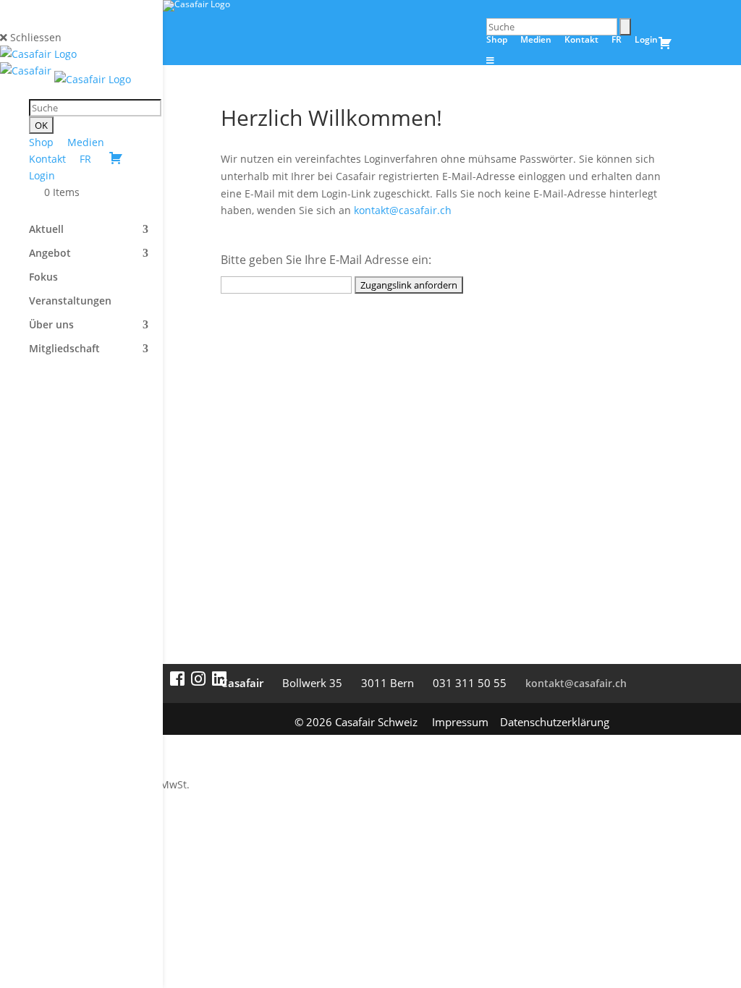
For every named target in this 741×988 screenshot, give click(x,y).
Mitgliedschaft (64, 349)
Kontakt (47, 159)
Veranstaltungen (70, 301)
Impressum (460, 722)
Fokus (43, 278)
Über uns (51, 325)
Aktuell (46, 230)
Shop (41, 142)
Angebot (50, 254)
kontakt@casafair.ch (403, 210)
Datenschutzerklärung (554, 722)
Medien (85, 142)
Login (42, 175)
